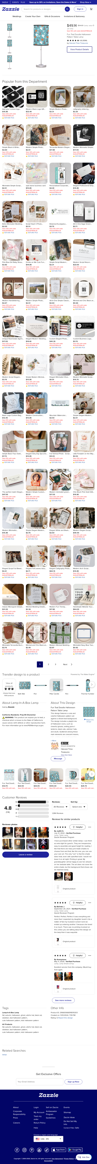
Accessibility (48, 1161)
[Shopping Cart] (91, 9)
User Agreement (57, 1159)
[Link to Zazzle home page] (11, 9)
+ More (53, 741)
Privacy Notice (69, 1159)
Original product (69, 889)
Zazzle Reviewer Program (64, 837)
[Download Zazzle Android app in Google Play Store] (75, 1150)
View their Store (66, 755)
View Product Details (79, 49)
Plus (23, 2)
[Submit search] (67, 9)
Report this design (89, 721)
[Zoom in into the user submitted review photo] (7, 832)
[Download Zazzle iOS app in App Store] (59, 1150)
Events (15, 2)
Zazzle (5, 2)
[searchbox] (46, 9)
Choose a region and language (46, 1135)
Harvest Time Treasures (78, 43)
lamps (4, 1055)
